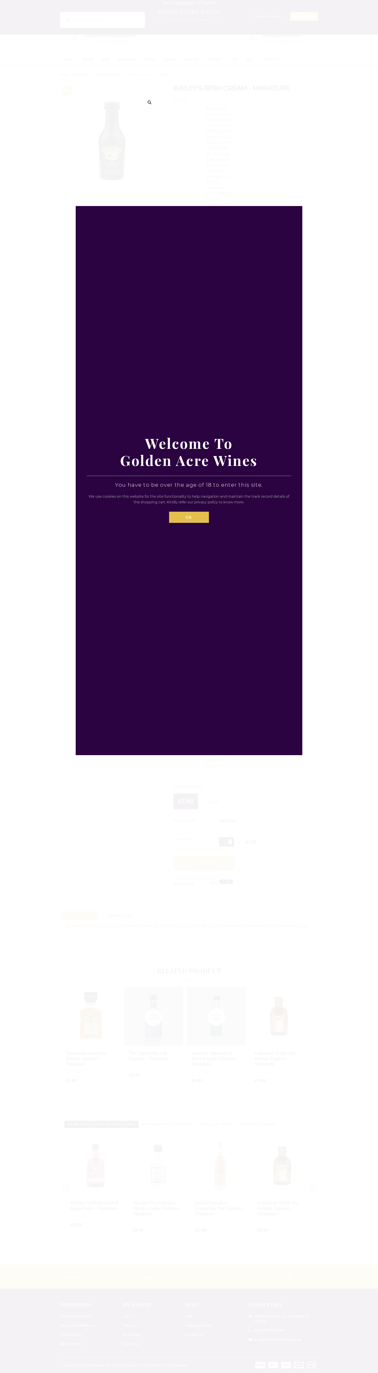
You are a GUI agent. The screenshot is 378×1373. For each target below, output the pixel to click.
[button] (150, 102)
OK (189, 517)
